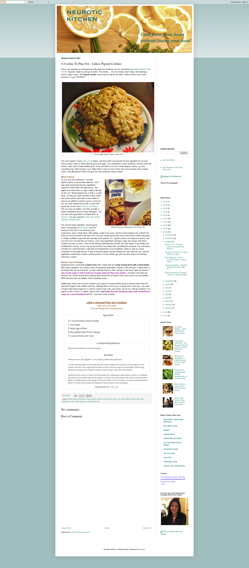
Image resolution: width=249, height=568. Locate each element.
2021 (165, 205)
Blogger (142, 549)
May (167, 294)
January (168, 308)
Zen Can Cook (169, 453)
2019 (165, 212)
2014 (165, 229)
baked (70, 399)
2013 (165, 232)
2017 (165, 219)
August (168, 284)
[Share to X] (85, 395)
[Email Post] (75, 395)
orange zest (83, 401)
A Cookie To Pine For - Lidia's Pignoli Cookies (176, 253)
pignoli (90, 401)
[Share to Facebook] (88, 395)
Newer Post (66, 528)
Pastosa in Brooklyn (89, 206)
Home (107, 528)
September (169, 281)
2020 (165, 208)
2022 (165, 202)
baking (75, 399)
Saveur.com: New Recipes (174, 466)
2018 (165, 215)
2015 (165, 225)
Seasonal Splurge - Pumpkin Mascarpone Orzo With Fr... (176, 267)
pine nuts (86, 161)
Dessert (109, 399)
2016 (165, 222)
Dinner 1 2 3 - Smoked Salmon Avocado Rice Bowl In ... (174, 247)
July (167, 288)
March (167, 301)
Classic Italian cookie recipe (96, 399)
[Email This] (79, 395)
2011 (165, 316)
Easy (115, 399)
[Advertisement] (106, 503)
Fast (119, 399)
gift (123, 399)
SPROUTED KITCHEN (172, 438)
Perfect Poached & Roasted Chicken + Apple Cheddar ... (176, 275)
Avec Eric (168, 458)
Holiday (127, 399)
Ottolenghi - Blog (170, 462)
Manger (167, 430)
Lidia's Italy (114, 387)
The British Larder (171, 449)
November (169, 238)
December (169, 235)
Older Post (147, 528)
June (167, 291)
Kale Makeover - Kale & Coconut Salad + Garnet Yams (175, 260)
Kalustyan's (84, 228)
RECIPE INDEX (169, 160)
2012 (165, 312)
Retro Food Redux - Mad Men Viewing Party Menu (180, 401)
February (169, 305)
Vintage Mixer (169, 434)
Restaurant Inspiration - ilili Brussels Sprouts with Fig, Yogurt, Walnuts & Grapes (181, 346)
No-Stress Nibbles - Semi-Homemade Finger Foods (181, 330)
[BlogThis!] (82, 395)
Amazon (64, 217)
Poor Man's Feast (171, 426)
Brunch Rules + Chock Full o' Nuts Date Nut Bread (181, 387)
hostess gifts (134, 399)
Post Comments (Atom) (81, 532)
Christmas (82, 399)
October (168, 242)
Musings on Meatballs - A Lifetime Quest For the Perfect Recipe (180, 360)
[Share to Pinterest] (90, 395)
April (167, 298)
